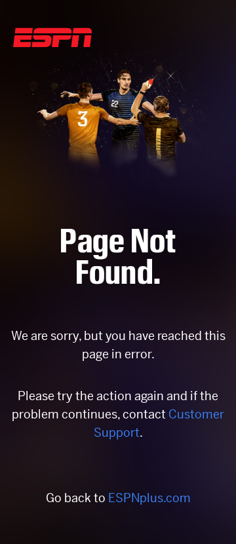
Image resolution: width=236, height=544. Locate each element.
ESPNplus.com (149, 497)
